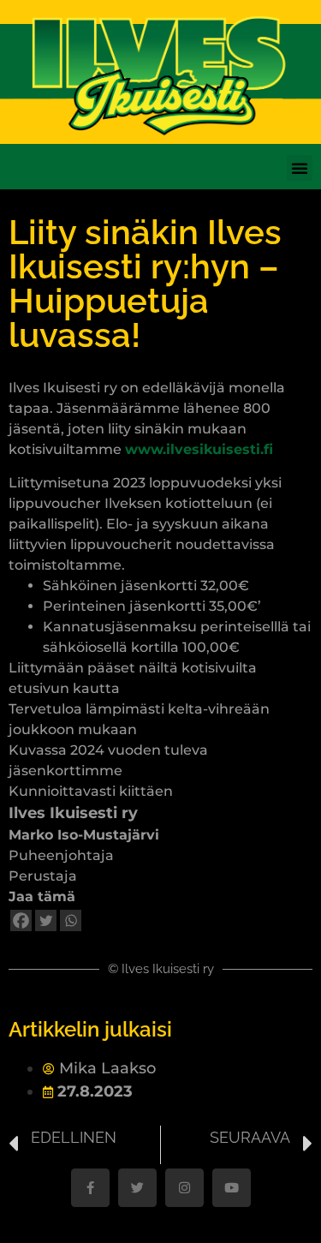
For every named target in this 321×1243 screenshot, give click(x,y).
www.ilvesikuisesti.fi (199, 449)
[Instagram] (184, 1187)
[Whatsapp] (70, 920)
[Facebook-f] (90, 1187)
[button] (299, 168)
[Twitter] (45, 920)
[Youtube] (231, 1187)
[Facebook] (21, 920)
